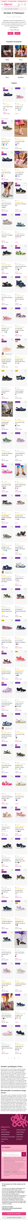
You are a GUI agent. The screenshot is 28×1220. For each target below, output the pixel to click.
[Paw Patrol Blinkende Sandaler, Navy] (2, 956)
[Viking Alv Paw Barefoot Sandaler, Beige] (20, 269)
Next (25, 100)
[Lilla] (6, 109)
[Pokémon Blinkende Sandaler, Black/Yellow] (2, 612)
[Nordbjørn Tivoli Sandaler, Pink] (2, 332)
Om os (2, 1141)
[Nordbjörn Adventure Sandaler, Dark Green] (6, 363)
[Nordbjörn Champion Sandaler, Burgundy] (16, 238)
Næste (18, 1058)
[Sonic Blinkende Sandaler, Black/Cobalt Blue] (15, 612)
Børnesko (9, 16)
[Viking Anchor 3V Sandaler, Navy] (15, 1049)
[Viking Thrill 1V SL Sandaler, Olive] (2, 144)
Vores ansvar (19, 1139)
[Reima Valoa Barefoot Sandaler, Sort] (3, 1018)
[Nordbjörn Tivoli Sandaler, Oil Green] (5, 332)
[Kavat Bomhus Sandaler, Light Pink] (2, 300)
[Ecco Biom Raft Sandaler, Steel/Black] (17, 332)
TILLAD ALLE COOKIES (14, 1213)
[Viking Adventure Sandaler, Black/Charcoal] (2, 394)
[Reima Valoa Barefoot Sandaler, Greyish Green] (5, 1018)
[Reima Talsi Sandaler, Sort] (15, 956)
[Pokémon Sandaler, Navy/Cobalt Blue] (15, 394)
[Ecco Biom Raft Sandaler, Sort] (16, 332)
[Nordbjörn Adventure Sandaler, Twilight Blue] (3, 363)
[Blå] (18, 109)
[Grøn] (20, 109)
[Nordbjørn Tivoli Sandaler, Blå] (6, 332)
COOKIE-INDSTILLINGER (14, 1217)
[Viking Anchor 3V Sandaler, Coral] (15, 675)
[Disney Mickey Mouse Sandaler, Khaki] (2, 768)
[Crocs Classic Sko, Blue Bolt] (18, 176)
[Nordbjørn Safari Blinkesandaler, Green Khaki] (15, 363)
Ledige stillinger (4, 1139)
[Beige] (7, 109)
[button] (2, 4)
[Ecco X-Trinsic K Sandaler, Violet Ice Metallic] (17, 644)
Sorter (17, 33)
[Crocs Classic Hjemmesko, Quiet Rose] (17, 144)
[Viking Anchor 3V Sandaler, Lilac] (18, 1049)
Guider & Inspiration (5, 1132)
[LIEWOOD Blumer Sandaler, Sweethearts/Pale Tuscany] (17, 581)
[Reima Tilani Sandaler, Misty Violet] (5, 207)
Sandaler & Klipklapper (16, 16)
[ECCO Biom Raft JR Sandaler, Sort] (2, 893)
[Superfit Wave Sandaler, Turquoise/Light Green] (3, 706)
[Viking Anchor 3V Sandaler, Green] (17, 1049)
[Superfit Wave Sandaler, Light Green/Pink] (5, 706)
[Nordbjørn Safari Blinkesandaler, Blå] (18, 363)
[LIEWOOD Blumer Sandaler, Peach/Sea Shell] (18, 581)
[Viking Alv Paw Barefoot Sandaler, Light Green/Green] (15, 269)
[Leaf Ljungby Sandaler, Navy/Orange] (2, 269)
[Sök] (3, 9)
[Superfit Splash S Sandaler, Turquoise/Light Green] (2, 1049)
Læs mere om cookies (7, 1206)
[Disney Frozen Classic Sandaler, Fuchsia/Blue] (2, 644)
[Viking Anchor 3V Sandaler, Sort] (17, 675)
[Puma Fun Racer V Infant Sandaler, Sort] (2, 862)
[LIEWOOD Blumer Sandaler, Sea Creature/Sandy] (20, 581)
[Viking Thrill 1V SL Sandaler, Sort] (3, 144)
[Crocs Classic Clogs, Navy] (16, 144)
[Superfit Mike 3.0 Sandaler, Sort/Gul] (17, 550)
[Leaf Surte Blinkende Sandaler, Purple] (15, 456)
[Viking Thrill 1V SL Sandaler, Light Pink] (5, 144)
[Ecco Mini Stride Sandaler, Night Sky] (15, 300)
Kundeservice (4, 1129)
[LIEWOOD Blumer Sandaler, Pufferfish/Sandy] (15, 581)
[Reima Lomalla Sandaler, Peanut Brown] (15, 488)
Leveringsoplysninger (21, 1129)
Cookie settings (19, 1136)
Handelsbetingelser (5, 1134)
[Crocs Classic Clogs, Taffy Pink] (17, 176)
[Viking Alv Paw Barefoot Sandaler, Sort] (18, 269)
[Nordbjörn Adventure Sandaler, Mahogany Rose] (2, 363)
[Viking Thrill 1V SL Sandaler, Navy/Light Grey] (6, 144)
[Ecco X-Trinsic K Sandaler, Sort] (16, 644)
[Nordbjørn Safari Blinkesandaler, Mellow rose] (17, 363)
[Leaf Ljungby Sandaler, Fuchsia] (3, 269)
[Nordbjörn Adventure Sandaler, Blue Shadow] (5, 363)
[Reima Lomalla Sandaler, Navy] (17, 488)
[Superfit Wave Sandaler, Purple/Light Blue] (2, 706)
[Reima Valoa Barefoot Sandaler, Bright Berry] (2, 1018)
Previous (3, 100)
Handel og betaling (20, 1132)
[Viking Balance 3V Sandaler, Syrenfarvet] (15, 925)
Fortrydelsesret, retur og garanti (8, 1136)
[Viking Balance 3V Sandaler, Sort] (17, 925)
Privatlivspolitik (19, 1134)
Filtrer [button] (10, 33)
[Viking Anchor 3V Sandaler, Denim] (18, 675)
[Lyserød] (5, 109)
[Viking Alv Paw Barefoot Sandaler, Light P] (17, 269)
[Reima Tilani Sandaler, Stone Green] (2, 207)
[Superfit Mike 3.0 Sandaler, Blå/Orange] (15, 550)
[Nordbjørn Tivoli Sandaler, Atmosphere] (3, 332)
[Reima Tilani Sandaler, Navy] (3, 207)
